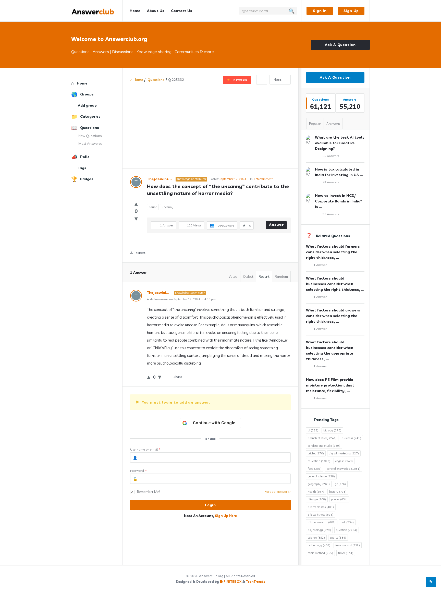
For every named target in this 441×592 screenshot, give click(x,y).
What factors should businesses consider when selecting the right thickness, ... (335, 284)
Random (281, 276)
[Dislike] (136, 218)
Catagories (90, 116)
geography (319, 484)
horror (153, 207)
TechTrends (255, 581)
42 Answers (331, 182)
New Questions (90, 136)
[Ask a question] (431, 582)
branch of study (322, 438)
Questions (89, 127)
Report (140, 253)
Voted (233, 276)
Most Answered (90, 143)
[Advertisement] (210, 123)
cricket (316, 453)
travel (345, 553)
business (351, 438)
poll (347, 522)
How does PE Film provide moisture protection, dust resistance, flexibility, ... (330, 385)
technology (319, 545)
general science (321, 476)
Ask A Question (340, 44)
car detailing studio (324, 446)
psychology (319, 530)
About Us (155, 10)
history (338, 491)
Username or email (145, 449)
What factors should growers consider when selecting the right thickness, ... (333, 316)
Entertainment (263, 179)
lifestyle (317, 499)
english (344, 461)
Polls (85, 156)
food (315, 468)
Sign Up (351, 10)
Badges (86, 179)
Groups (87, 94)
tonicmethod (347, 545)
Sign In (320, 10)
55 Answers (331, 156)
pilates (339, 499)
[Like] (136, 203)
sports (338, 537)
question (346, 530)
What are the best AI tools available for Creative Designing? (339, 143)
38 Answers (331, 214)
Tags (82, 168)
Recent (264, 276)
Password (138, 471)
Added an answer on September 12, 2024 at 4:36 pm (181, 299)
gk (340, 484)
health (316, 491)
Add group (87, 105)
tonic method (320, 553)
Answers (333, 124)
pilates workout (322, 522)
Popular (315, 124)
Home (135, 10)
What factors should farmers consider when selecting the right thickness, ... (333, 252)
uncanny (168, 207)
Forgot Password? (278, 491)
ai (313, 430)
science (316, 537)
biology (332, 430)
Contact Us (181, 10)
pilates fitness (320, 514)
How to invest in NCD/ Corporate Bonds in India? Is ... (338, 201)
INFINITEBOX (230, 581)
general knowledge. (343, 468)
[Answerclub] (96, 11)
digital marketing (344, 453)
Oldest (248, 276)
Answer (276, 224)
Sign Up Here (226, 516)
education (319, 461)
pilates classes (321, 507)
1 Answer (320, 265)
